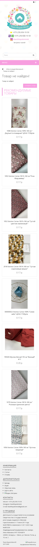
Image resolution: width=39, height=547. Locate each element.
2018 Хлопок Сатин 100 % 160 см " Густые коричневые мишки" (20, 267)
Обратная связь (10, 488)
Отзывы (7, 475)
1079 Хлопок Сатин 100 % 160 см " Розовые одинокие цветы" (19, 403)
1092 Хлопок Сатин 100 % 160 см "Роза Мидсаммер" (19, 177)
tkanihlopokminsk (21, 39)
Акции (6, 485)
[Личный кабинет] (34, 2)
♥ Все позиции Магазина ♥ (14, 69)
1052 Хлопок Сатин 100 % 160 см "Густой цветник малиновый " (19, 222)
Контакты (7, 470)
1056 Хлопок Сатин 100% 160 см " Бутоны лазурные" (20, 448)
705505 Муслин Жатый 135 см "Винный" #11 (19, 358)
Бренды (7, 483)
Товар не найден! (8, 71)
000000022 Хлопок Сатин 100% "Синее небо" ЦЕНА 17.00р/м (19, 313)
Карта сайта (8, 490)
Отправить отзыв (30, 85)
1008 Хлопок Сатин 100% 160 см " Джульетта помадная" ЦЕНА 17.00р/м (19, 132)
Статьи (6, 472)
